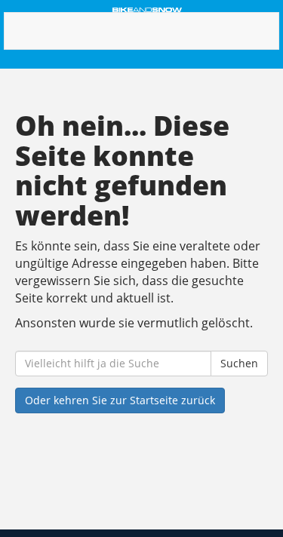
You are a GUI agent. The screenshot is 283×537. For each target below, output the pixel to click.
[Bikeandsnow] (147, 10)
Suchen (239, 363)
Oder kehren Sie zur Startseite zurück (120, 400)
